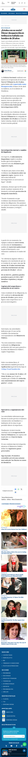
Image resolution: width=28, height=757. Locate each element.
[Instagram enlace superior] (24, 3)
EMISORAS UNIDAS (13, 3)
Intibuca (9, 499)
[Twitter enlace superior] (19, 3)
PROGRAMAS (4, 13)
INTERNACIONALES (8, 683)
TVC (8, 2)
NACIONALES (11, 13)
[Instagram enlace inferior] (22, 746)
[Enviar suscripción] (23, 736)
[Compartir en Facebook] (15, 489)
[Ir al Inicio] (13, 9)
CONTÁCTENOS (7, 655)
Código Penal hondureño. (10, 369)
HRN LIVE (5, 691)
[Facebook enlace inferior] (16, 746)
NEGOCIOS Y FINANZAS (21, 13)
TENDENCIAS (7, 681)
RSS (4, 660)
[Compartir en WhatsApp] (18, 489)
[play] (24, 750)
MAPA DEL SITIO (7, 657)
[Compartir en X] (21, 489)
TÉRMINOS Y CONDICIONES (11, 663)
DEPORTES (6, 686)
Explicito (3, 499)
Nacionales (7, 25)
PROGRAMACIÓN (8, 689)
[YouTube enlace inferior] (11, 746)
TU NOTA (3, 3)
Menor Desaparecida (17, 499)
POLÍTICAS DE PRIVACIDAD (10, 665)
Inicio (2, 25)
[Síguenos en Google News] (15, 492)
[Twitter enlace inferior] (6, 746)
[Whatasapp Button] (25, 744)
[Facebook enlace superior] (22, 3)
